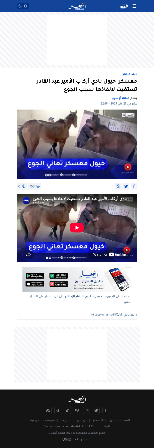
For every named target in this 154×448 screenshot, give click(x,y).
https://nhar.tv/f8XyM (106, 315)
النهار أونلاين (121, 98)
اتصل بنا (66, 420)
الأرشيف (104, 426)
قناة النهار (130, 74)
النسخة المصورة (119, 420)
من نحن (82, 420)
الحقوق (93, 433)
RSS (91, 426)
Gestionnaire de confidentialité (63, 426)
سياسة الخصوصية (42, 420)
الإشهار (98, 420)
